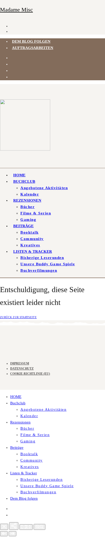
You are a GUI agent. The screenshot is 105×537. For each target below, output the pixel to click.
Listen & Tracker (32, 251)
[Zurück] (4, 533)
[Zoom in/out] (39, 527)
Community (32, 239)
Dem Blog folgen (31, 41)
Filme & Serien (35, 213)
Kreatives (30, 245)
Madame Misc (16, 9)
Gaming (28, 220)
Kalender (29, 194)
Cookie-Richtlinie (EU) (30, 373)
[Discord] (12, 64)
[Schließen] (4, 527)
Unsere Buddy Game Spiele (47, 264)
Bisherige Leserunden (42, 258)
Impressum (19, 363)
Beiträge (23, 226)
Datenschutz (22, 368)
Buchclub (24, 181)
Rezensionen (27, 200)
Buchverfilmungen (38, 270)
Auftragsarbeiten (32, 48)
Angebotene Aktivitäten (44, 188)
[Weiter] (12, 533)
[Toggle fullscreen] (26, 527)
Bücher (27, 207)
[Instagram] (12, 58)
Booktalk (29, 232)
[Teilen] (13, 526)
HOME (19, 175)
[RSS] (12, 70)
